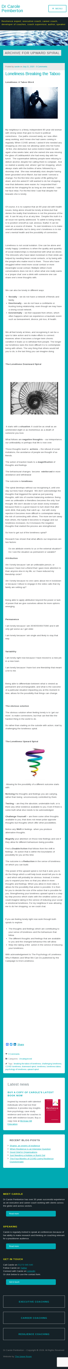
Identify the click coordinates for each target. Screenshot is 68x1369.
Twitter (23, 1268)
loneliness (41, 1066)
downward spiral (29, 1066)
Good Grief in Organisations (23, 1152)
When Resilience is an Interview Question (30, 1149)
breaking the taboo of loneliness (27, 1064)
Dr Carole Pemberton (12, 8)
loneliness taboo (54, 1066)
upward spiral (33, 1069)
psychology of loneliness (15, 1069)
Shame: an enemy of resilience (25, 1146)
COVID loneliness (13, 1066)
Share (20, 1044)
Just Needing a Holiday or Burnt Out (27, 1155)
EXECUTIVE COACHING (34, 1301)
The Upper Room (23, 1356)
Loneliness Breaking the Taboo (32, 73)
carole (17, 67)
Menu (59, 8)
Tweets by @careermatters (16, 1173)
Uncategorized (25, 1059)
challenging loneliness (51, 1064)
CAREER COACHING (34, 1318)
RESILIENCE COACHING (34, 1334)
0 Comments (41, 67)
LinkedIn (31, 1271)
